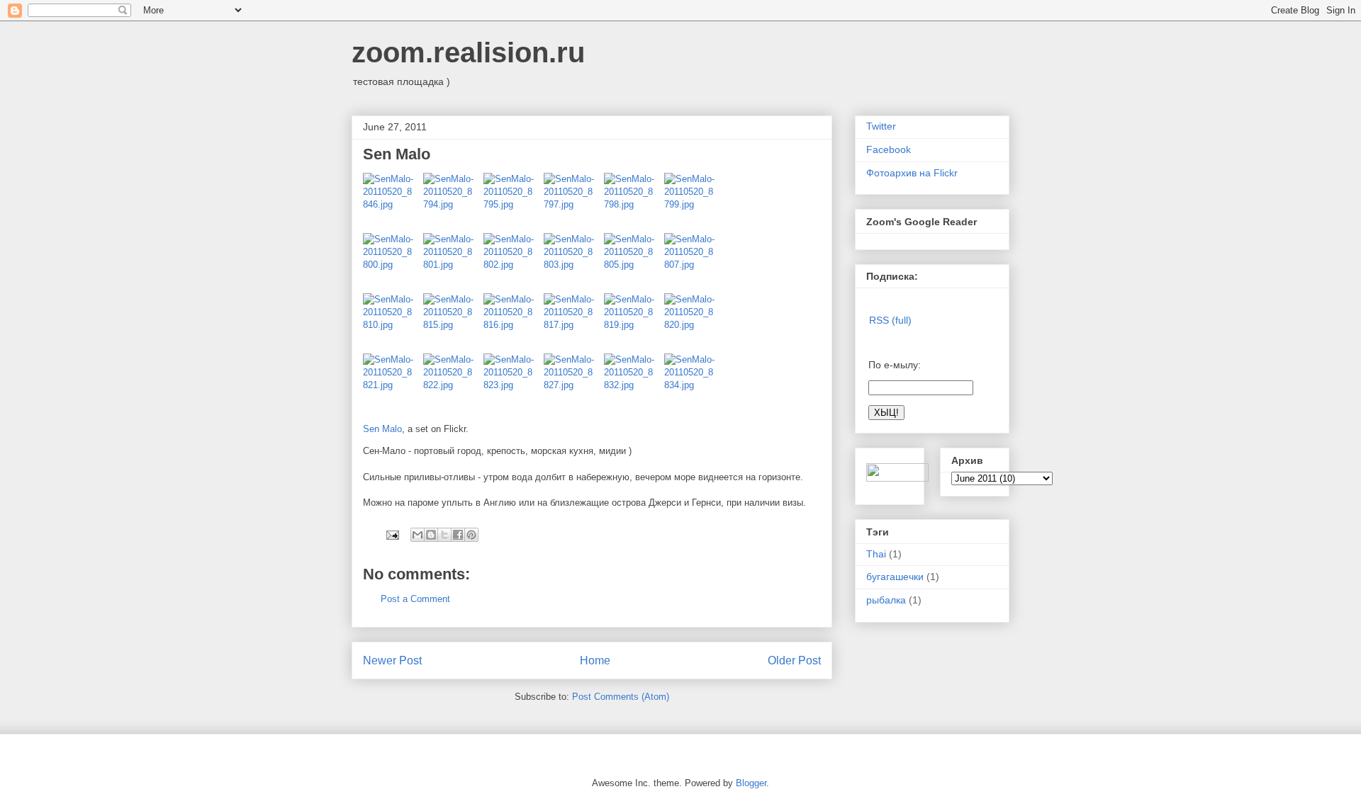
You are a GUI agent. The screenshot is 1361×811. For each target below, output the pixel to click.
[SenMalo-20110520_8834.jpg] (690, 383)
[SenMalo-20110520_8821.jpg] (393, 383)
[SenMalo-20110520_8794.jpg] (453, 203)
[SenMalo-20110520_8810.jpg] (393, 323)
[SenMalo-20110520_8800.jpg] (393, 263)
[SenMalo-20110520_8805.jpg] (634, 263)
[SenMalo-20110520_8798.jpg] (634, 203)
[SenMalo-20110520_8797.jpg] (574, 203)
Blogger (751, 783)
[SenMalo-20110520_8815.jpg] (453, 323)
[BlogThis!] (431, 535)
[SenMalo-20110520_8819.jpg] (634, 323)
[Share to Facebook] (458, 535)
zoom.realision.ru (468, 52)
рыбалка (886, 600)
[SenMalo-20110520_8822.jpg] (453, 383)
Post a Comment (415, 599)
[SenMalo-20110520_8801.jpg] (453, 263)
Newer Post (392, 660)
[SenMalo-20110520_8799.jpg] (690, 203)
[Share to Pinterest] (471, 535)
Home (595, 660)
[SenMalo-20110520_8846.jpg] (393, 203)
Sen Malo (382, 429)
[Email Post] (391, 534)
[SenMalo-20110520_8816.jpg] (513, 323)
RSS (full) (890, 320)
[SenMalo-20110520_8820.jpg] (690, 323)
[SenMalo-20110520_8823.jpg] (513, 383)
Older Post (794, 660)
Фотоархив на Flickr (912, 172)
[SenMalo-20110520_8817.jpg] (574, 323)
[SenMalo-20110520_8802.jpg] (513, 263)
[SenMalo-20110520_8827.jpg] (574, 383)
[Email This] (417, 535)
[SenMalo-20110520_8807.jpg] (690, 263)
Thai (876, 554)
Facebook (888, 149)
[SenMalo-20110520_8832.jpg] (634, 383)
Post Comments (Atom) (620, 696)
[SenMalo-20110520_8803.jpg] (574, 263)
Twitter (881, 126)
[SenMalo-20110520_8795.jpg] (513, 203)
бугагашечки (895, 576)
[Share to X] (444, 535)
